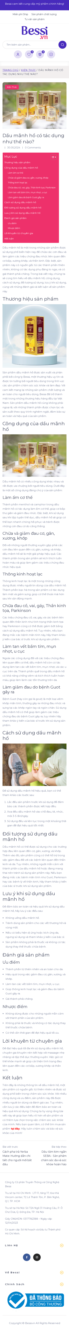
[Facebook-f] (26, 1257)
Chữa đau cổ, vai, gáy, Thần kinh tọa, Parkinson (32, 187)
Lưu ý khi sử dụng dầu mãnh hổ (22, 213)
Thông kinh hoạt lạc (17, 182)
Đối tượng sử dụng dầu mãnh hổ (22, 207)
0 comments (33, 147)
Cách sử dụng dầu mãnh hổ (20, 202)
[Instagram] (37, 1257)
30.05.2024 (13, 147)
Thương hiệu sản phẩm (17, 162)
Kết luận (9, 238)
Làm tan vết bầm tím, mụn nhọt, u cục (27, 192)
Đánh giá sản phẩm (15, 218)
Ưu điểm (12, 223)
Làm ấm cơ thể (15, 173)
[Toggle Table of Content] (52, 157)
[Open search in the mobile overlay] (34, 45)
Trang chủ (10, 70)
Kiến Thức (28, 70)
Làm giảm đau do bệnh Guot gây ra (26, 197)
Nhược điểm (14, 228)
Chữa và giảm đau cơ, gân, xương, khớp (28, 178)
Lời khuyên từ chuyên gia (18, 233)
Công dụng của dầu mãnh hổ (21, 167)
